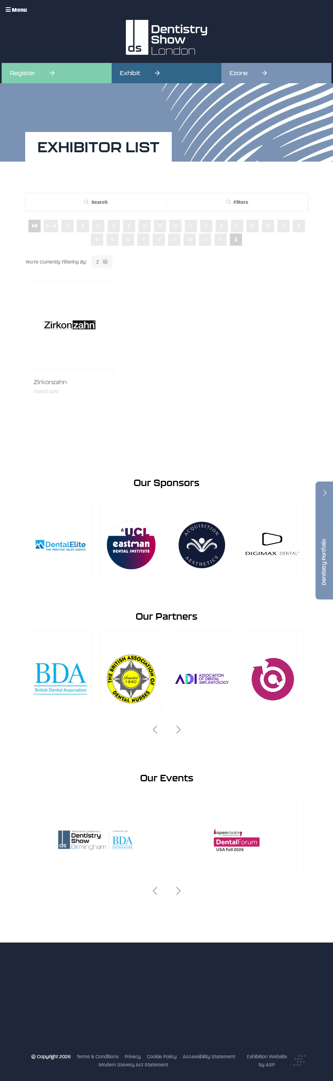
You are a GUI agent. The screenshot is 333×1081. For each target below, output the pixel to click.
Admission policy (137, 1006)
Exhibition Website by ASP (267, 1061)
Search (99, 202)
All (34, 226)
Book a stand (133, 998)
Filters (241, 202)
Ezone (238, 73)
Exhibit (130, 73)
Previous (154, 729)
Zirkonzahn (50, 382)
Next (178, 729)
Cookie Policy (162, 1056)
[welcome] (166, 37)
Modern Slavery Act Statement (133, 1065)
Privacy (133, 1056)
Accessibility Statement (209, 1056)
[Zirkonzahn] (69, 325)
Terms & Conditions (98, 1056)
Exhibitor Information (141, 989)
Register (22, 73)
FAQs (124, 1014)
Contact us (131, 1022)
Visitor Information (139, 981)
